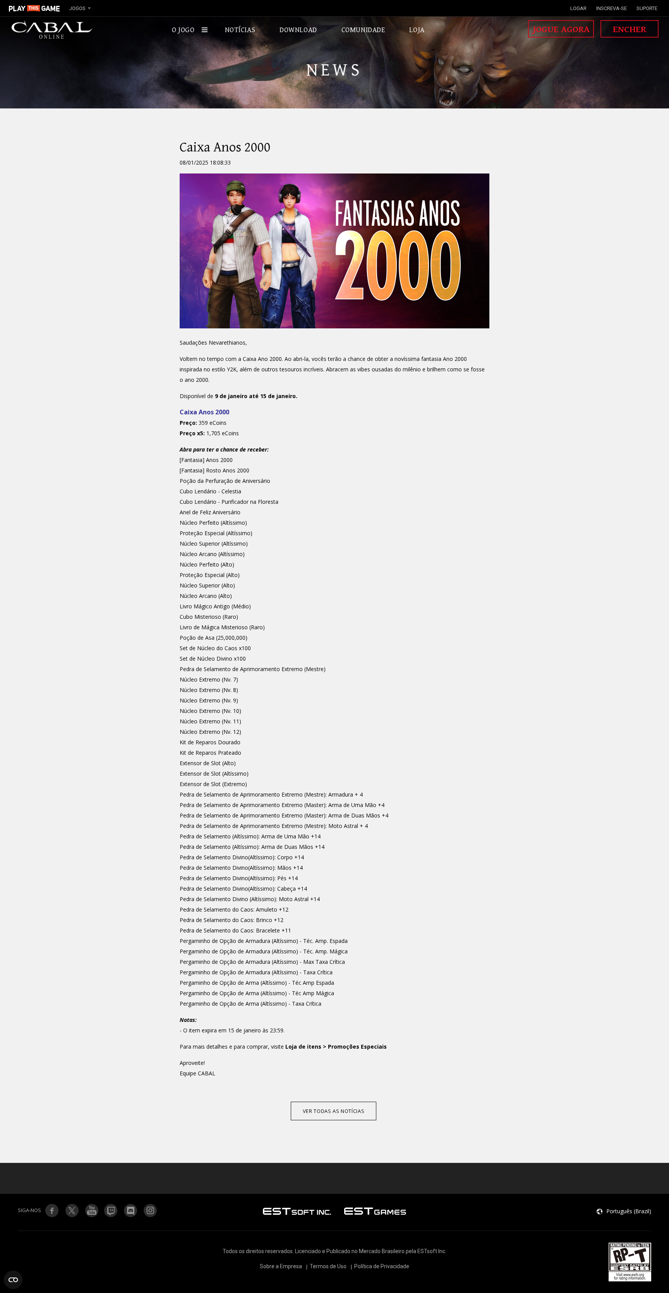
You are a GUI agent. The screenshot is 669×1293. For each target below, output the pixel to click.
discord (131, 1210)
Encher (629, 29)
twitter (111, 1210)
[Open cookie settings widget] (13, 1280)
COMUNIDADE (363, 30)
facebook (52, 1210)
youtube (91, 1210)
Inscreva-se (611, 8)
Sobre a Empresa (281, 1266)
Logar (578, 8)
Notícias (240, 30)
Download (298, 30)
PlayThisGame (34, 8)
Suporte (646, 8)
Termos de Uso (328, 1266)
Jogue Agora (561, 29)
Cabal (52, 29)
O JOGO (183, 30)
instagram (151, 1210)
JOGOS (77, 8)
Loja (416, 30)
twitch (72, 1210)
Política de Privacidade (381, 1266)
